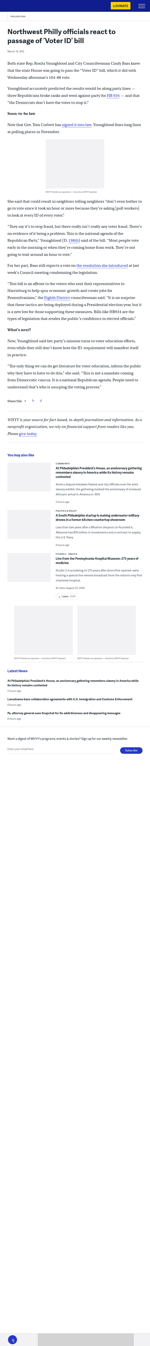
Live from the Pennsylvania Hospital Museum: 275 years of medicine (97, 560)
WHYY (14, 6)
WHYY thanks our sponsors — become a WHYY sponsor (71, 191)
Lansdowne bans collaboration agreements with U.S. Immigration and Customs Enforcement (69, 699)
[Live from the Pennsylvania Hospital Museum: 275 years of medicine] (29, 570)
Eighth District (57, 297)
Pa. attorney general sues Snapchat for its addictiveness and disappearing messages (64, 713)
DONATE (121, 6)
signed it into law (76, 124)
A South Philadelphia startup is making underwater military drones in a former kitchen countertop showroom (97, 517)
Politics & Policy (66, 510)
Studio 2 (61, 553)
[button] (12, 1339)
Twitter (33, 400)
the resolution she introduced (102, 265)
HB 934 (113, 95)
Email (41, 400)
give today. (28, 433)
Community (63, 463)
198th (73, 240)
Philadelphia (18, 16)
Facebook (25, 400)
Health (72, 553)
